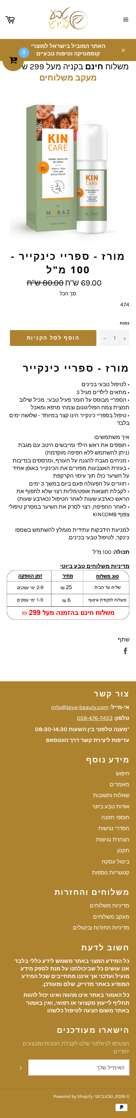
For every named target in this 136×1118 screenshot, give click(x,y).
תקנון (123, 850)
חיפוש (122, 773)
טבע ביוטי (103, 1096)
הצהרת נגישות (112, 839)
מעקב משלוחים (68, 78)
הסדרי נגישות (113, 828)
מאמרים (119, 784)
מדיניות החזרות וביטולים (101, 927)
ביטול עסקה (115, 861)
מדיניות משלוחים (109, 905)
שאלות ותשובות (111, 795)
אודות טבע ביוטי (110, 806)
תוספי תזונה (115, 817)
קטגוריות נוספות (110, 872)
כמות (124, 323)
